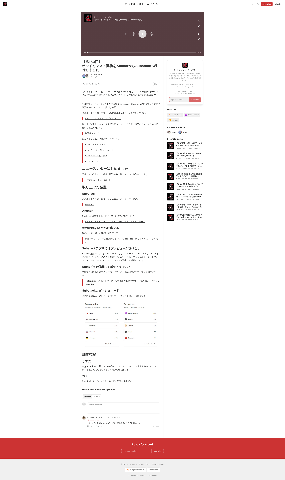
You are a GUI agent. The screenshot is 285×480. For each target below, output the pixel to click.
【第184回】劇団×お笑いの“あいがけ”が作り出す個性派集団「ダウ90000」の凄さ (189, 185)
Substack (89, 204)
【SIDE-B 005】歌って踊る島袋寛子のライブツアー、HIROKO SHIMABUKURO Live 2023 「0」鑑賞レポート (189, 175)
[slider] (142, 52)
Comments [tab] (87, 397)
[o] (171, 145)
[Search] (252, 4)
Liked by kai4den (94, 420)
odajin (196, 179)
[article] (185, 145)
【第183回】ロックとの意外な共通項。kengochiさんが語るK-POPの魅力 (189, 195)
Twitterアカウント (96, 144)
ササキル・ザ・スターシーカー (98, 417)
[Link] (79, 168)
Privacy (141, 464)
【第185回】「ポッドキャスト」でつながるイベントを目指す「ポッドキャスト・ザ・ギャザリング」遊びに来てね (189, 165)
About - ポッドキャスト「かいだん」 (103, 118)
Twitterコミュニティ (96, 155)
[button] (126, 34)
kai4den (101, 74)
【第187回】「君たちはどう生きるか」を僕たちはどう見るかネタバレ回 (189, 144)
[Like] (84, 84)
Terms (148, 464)
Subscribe (267, 4)
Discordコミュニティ (97, 161)
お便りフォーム (92, 133)
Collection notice (158, 464)
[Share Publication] (257, 4)
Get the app (153, 470)
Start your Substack (136, 470)
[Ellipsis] (159, 417)
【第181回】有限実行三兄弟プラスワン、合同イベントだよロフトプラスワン (189, 216)
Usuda (93, 74)
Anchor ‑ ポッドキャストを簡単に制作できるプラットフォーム (115, 221)
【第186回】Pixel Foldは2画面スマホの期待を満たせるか (188, 154)
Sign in (278, 4)
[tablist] (91, 396)
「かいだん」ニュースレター (98, 179)
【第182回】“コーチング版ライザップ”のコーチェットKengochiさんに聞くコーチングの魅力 (189, 206)
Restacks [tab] (97, 397)
